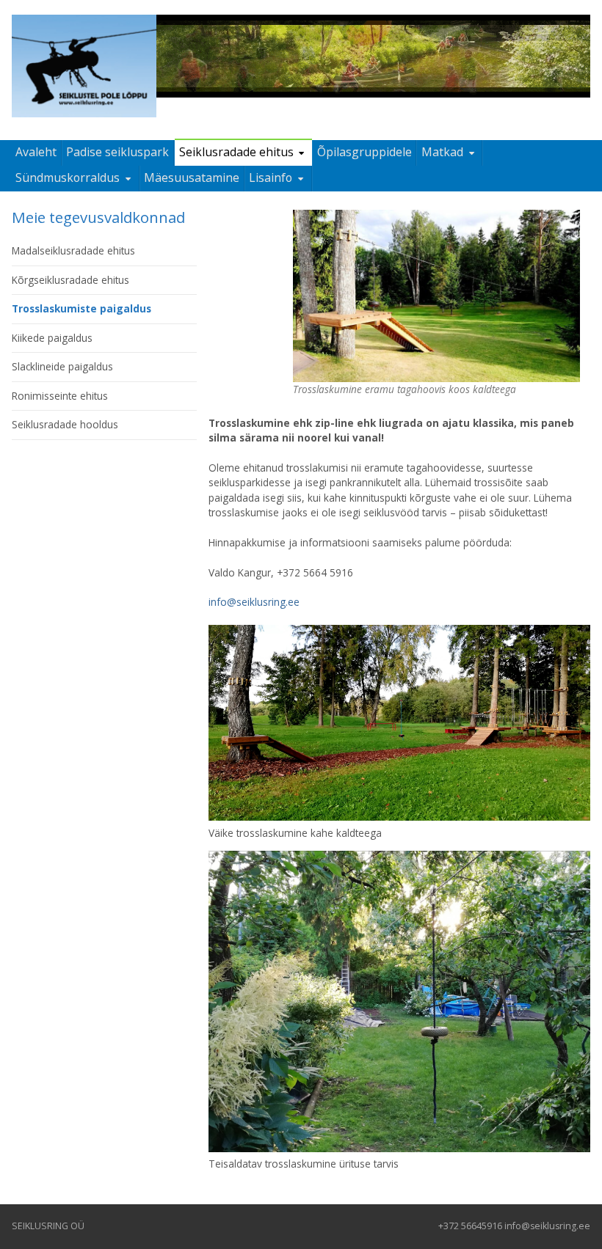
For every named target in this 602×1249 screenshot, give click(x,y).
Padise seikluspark (117, 152)
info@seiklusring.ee (254, 602)
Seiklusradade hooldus (65, 424)
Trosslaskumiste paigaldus (81, 308)
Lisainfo (270, 177)
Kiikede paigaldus (52, 338)
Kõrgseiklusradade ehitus (70, 280)
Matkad (442, 152)
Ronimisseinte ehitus (60, 396)
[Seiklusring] (84, 66)
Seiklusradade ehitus (236, 152)
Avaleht (36, 152)
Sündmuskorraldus (67, 177)
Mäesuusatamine (191, 177)
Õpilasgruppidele (364, 152)
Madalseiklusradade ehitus (73, 250)
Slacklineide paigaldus (62, 366)
